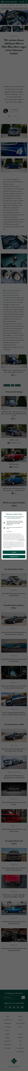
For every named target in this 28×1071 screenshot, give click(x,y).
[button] (14, 531)
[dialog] (14, 535)
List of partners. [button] (21, 539)
